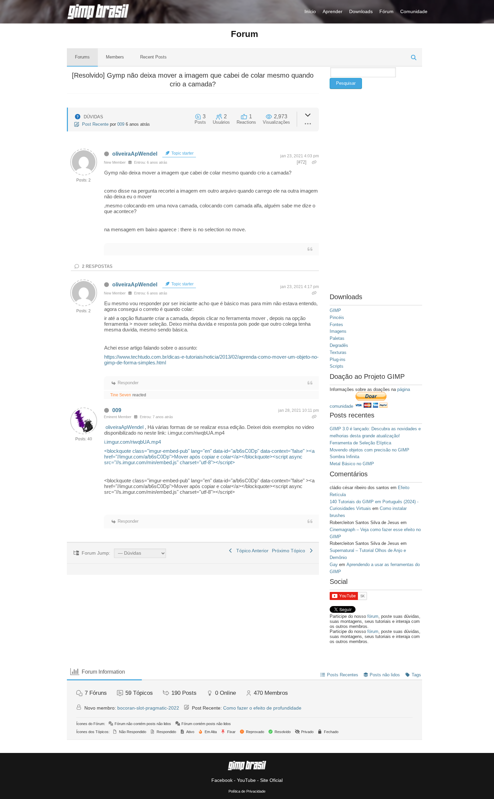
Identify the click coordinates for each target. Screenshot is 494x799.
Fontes (336, 324)
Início (310, 11)
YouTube (246, 780)
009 (120, 124)
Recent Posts (153, 56)
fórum (372, 616)
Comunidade (413, 11)
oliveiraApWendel (134, 154)
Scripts (336, 366)
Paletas (337, 338)
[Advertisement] (376, 189)
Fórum (386, 11)
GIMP (335, 310)
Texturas (338, 352)
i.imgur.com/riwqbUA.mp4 (132, 442)
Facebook (222, 780)
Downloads (361, 11)
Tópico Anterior (251, 550)
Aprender (332, 11)
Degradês (339, 345)
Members (115, 56)
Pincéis (337, 317)
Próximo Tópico (290, 550)
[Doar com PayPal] (371, 406)
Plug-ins (337, 359)
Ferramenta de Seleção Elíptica (360, 442)
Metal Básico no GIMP (352, 463)
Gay (334, 564)
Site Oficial (271, 780)
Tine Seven (120, 395)
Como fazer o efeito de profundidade (262, 708)
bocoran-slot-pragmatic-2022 (148, 708)
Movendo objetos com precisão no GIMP (369, 449)
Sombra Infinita (344, 456)
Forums (82, 56)
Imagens (338, 331)
